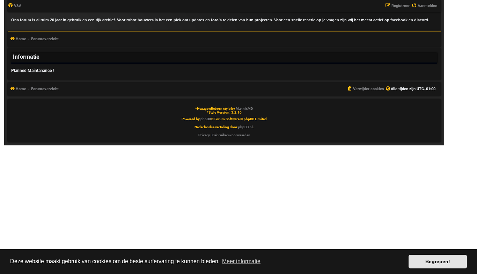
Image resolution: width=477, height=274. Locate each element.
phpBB (205, 119)
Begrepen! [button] (437, 261)
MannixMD (244, 108)
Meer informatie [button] (241, 261)
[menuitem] (14, 6)
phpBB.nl (245, 127)
